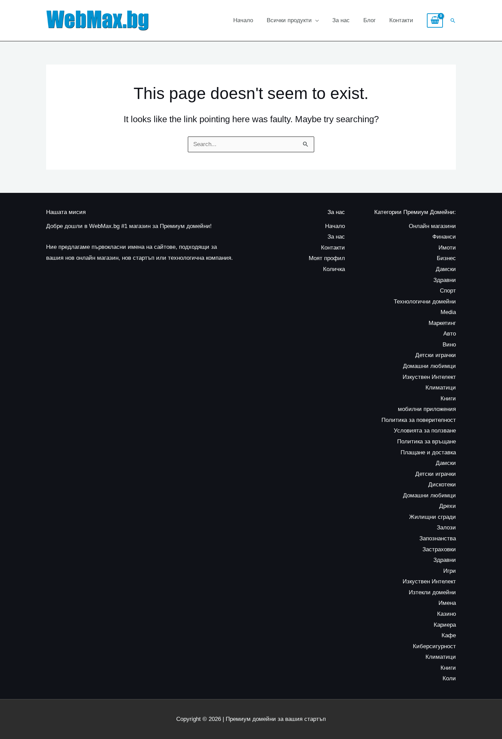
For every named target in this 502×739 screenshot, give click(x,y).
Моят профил (327, 258)
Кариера (445, 625)
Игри (449, 571)
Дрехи (447, 506)
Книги (448, 398)
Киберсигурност (434, 646)
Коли (449, 678)
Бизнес (446, 258)
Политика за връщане (426, 441)
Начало (243, 20)
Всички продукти (289, 20)
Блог (369, 20)
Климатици (441, 387)
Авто (449, 333)
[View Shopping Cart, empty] (435, 20)
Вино (449, 344)
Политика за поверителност (418, 420)
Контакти (401, 20)
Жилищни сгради (432, 517)
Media (448, 312)
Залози (446, 527)
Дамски (446, 269)
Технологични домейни (425, 301)
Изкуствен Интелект (429, 377)
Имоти (447, 247)
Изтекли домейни (432, 592)
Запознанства (437, 538)
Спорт (448, 290)
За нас (341, 20)
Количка (334, 269)
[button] (453, 20)
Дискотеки (442, 484)
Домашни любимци (429, 366)
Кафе (449, 635)
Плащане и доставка (428, 452)
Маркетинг (442, 323)
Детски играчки (435, 355)
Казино (446, 614)
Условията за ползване (425, 430)
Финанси (444, 236)
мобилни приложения (427, 409)
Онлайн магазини (432, 226)
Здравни (444, 280)
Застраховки (439, 549)
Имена (447, 603)
